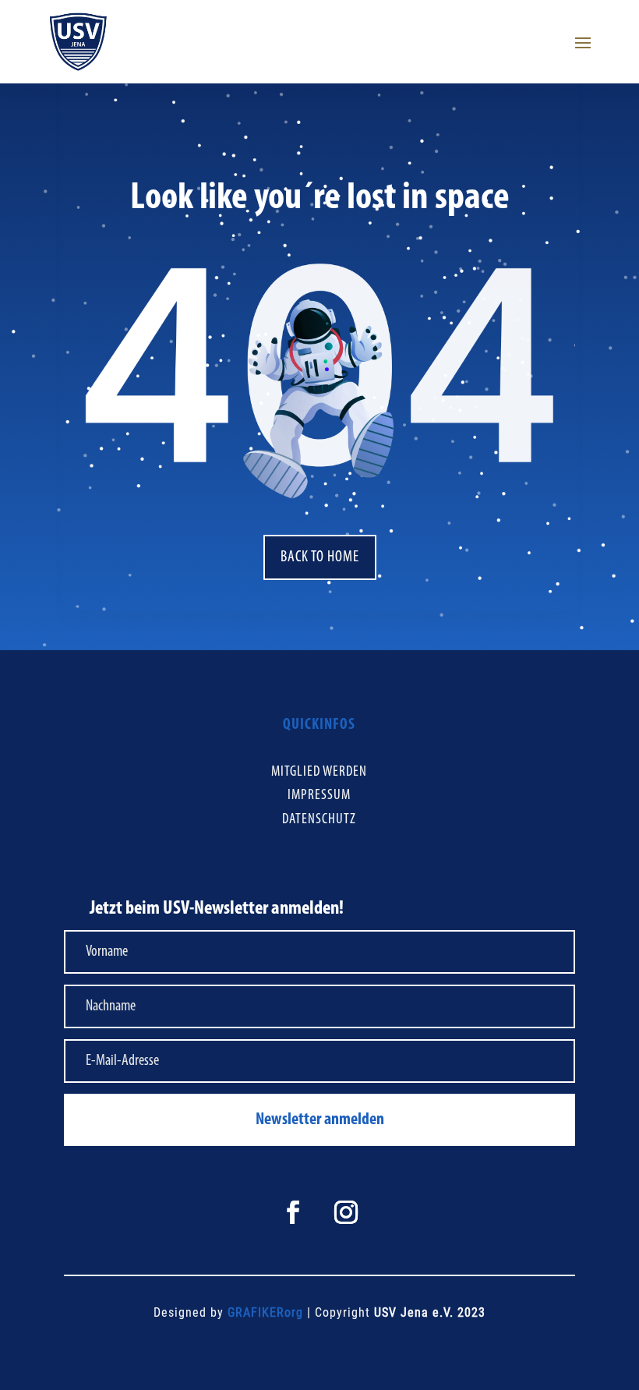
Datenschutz (319, 819)
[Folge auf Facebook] (293, 1212)
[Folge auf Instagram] (346, 1212)
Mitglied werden (319, 772)
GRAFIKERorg (265, 1312)
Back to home (320, 557)
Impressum (319, 795)
